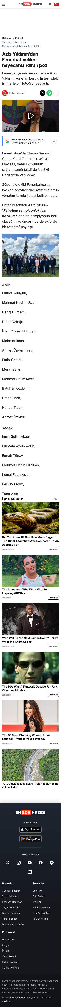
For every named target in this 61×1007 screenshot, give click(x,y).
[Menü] (3, 4)
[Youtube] (29, 863)
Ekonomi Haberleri (12, 901)
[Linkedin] (29, 872)
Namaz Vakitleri (41, 907)
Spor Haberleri (10, 896)
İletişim (6, 950)
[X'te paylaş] (42, 93)
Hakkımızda (8, 939)
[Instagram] (18, 863)
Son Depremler (41, 913)
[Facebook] (41, 863)
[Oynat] (30, 116)
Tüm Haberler (9, 918)
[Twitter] (7, 863)
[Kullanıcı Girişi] (50, 4)
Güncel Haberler (11, 890)
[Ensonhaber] (30, 4)
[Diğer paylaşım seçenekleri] (56, 93)
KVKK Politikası (10, 962)
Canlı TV (37, 890)
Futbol (19, 38)
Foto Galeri (38, 896)
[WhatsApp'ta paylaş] (49, 93)
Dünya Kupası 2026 (13, 924)
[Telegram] (52, 863)
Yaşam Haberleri (11, 907)
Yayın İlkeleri (9, 956)
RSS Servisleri (40, 918)
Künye (5, 945)
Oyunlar (37, 901)
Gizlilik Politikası (10, 967)
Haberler (7, 38)
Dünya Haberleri (11, 913)
